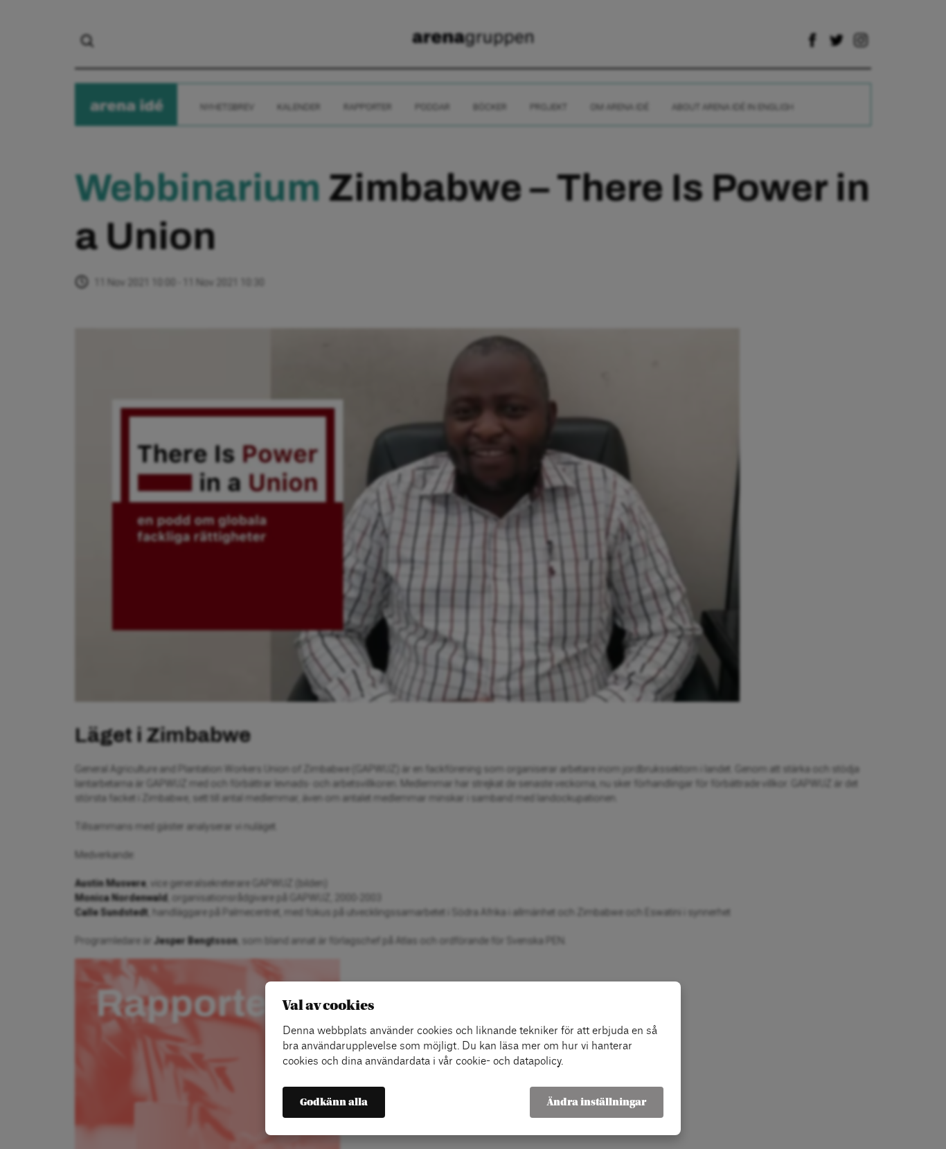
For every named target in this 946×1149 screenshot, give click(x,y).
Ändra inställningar (596, 1102)
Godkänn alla (334, 1102)
